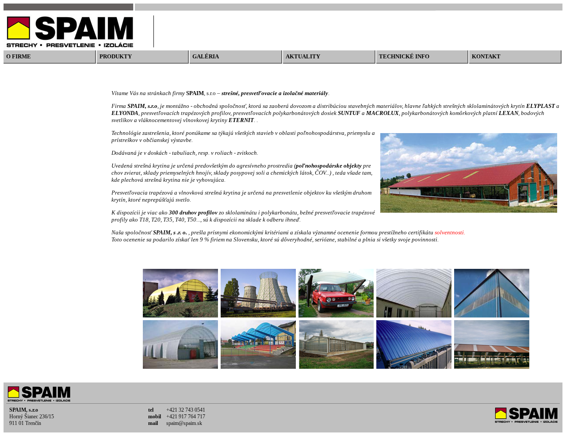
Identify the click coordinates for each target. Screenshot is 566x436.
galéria (205, 56)
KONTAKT (486, 56)
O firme (18, 56)
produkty (115, 56)
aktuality (303, 56)
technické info (404, 56)
